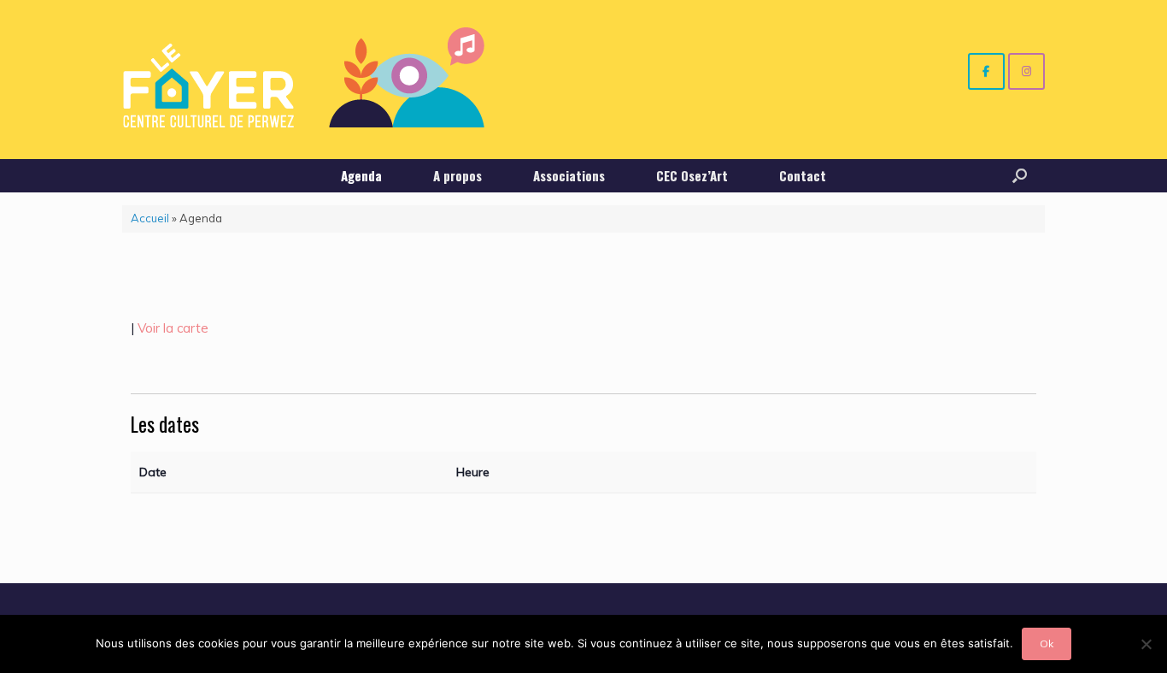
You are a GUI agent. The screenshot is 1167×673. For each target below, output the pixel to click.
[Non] (1145, 643)
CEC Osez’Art (692, 175)
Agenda (361, 175)
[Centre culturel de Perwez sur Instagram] (1026, 71)
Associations (569, 175)
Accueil (150, 218)
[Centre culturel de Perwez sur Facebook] (986, 71)
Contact (802, 175)
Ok (1046, 643)
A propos (457, 175)
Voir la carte (173, 328)
